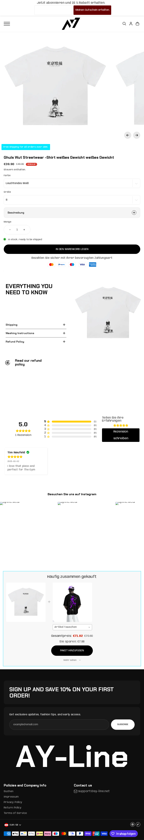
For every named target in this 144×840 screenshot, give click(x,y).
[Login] (131, 23)
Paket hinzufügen (72, 650)
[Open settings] (124, 23)
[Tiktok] (138, 824)
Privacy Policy (13, 802)
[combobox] (72, 627)
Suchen (8, 791)
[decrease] (10, 229)
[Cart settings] (137, 23)
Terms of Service (15, 813)
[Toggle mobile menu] (7, 23)
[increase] (24, 229)
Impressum (11, 796)
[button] (127, 135)
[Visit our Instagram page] (132, 824)
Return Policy (12, 807)
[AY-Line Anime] (71, 23)
